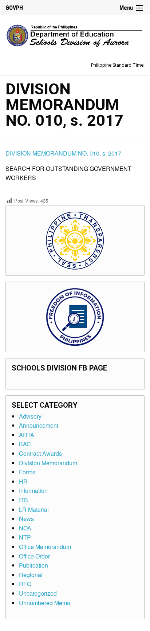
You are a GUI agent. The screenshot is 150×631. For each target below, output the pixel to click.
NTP (25, 537)
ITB (23, 500)
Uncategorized (38, 593)
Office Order (34, 556)
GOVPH (14, 7)
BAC (25, 444)
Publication (33, 565)
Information (33, 490)
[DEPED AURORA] (75, 34)
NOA (25, 528)
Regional (31, 575)
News (26, 518)
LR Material (34, 509)
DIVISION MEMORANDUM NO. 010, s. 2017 (63, 153)
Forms (27, 472)
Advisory (30, 416)
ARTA (26, 435)
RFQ (25, 584)
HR (23, 481)
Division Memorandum (48, 463)
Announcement (38, 425)
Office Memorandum (45, 546)
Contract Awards (40, 453)
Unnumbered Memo (44, 603)
